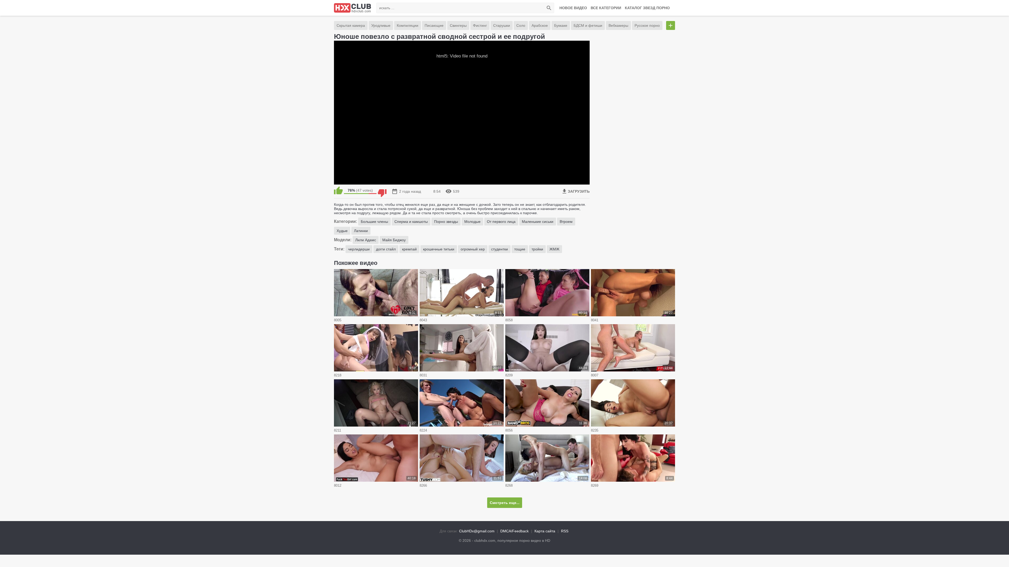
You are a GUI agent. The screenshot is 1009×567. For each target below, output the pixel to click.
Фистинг (480, 25)
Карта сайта (544, 531)
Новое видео (573, 8)
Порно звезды (446, 221)
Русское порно (647, 25)
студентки (499, 249)
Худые (342, 231)
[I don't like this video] (382, 190)
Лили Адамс (365, 240)
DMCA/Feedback (514, 531)
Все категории (606, 8)
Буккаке (560, 25)
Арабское (540, 25)
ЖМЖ (554, 249)
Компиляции (407, 25)
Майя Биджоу (394, 240)
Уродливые (380, 25)
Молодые (472, 221)
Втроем (566, 221)
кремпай (409, 249)
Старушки (501, 25)
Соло (520, 25)
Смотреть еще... (504, 503)
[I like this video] (338, 190)
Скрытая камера (351, 25)
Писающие (434, 25)
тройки (537, 249)
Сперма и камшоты (411, 221)
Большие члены (374, 221)
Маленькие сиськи (537, 221)
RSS (564, 531)
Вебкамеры (618, 25)
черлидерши (359, 249)
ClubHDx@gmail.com (477, 531)
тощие (519, 249)
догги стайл (386, 249)
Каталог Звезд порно (647, 8)
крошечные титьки (438, 249)
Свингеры (458, 25)
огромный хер (473, 249)
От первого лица (501, 221)
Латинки (361, 231)
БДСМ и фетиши (588, 25)
